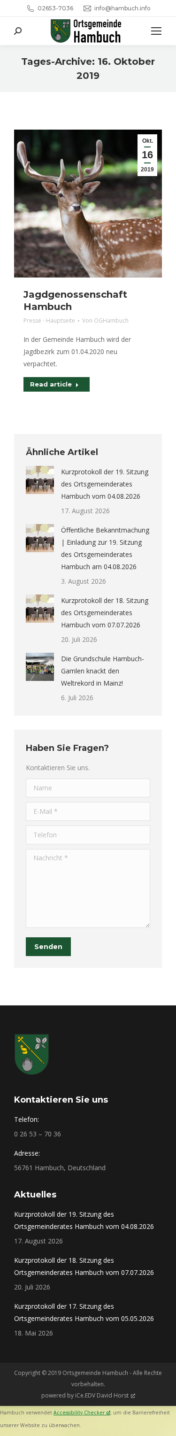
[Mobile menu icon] (156, 31)
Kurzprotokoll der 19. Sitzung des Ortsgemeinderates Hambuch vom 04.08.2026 (104, 484)
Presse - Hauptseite (49, 320)
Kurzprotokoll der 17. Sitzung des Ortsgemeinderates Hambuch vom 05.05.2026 (84, 1312)
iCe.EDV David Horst (102, 1395)
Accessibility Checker (79, 1412)
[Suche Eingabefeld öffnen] (18, 31)
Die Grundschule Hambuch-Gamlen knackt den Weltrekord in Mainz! (102, 670)
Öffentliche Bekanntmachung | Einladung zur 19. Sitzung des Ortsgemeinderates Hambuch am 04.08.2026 (105, 548)
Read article (51, 384)
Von (105, 320)
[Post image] (40, 480)
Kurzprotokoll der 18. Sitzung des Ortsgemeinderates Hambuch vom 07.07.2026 (104, 612)
